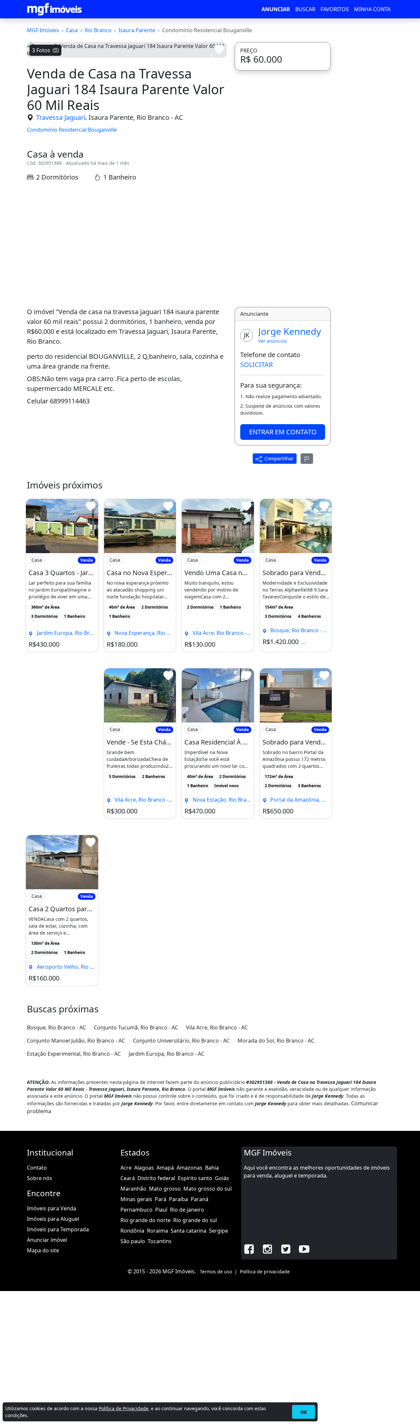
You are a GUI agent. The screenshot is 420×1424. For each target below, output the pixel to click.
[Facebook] (249, 1248)
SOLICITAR (256, 364)
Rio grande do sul (195, 1220)
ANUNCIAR (276, 9)
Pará (160, 1199)
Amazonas (189, 1167)
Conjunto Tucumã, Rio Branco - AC (136, 1027)
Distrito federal (156, 1178)
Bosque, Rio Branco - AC (56, 1027)
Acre (126, 1167)
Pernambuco (136, 1209)
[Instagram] (267, 1248)
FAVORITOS (335, 9)
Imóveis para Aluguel (53, 1218)
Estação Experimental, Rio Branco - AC (74, 1053)
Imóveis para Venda (51, 1208)
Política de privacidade (265, 1271)
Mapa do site (43, 1250)
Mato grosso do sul (207, 1188)
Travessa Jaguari (60, 117)
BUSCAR (305, 9)
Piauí (161, 1209)
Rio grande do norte (145, 1220)
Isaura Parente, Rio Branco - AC (136, 117)
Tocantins (160, 1241)
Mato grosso (165, 1188)
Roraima (157, 1230)
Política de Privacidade (123, 1408)
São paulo (132, 1241)
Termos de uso (216, 1271)
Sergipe (218, 1230)
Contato (37, 1167)
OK (303, 1412)
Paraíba (178, 1199)
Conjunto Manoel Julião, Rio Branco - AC (76, 1040)
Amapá (165, 1167)
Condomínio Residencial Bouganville (72, 130)
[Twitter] (286, 1248)
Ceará (127, 1178)
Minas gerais (136, 1199)
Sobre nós (39, 1178)
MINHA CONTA (372, 9)
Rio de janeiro (187, 1209)
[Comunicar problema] (307, 458)
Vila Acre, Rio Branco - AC (217, 1027)
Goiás (222, 1178)
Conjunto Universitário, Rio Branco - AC (181, 1040)
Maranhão (133, 1188)
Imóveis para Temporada (58, 1229)
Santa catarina (188, 1230)
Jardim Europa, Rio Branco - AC (166, 1053)
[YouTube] (304, 1248)
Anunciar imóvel (47, 1239)
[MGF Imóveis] (54, 9)
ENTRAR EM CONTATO (283, 431)
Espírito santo (195, 1178)
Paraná (199, 1199)
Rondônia (132, 1230)
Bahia (212, 1167)
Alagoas (144, 1167)
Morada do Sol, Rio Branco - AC (276, 1040)
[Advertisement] (127, 244)
